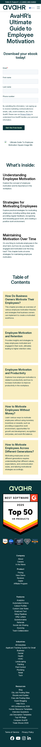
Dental (20, 653)
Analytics (20, 600)
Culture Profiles (20, 606)
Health (20, 656)
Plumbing (20, 670)
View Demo (20, 575)
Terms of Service (12, 732)
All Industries (20, 645)
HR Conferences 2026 (20, 706)
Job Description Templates (20, 714)
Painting (20, 664)
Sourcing (20, 628)
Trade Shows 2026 (20, 723)
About (20, 559)
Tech (20, 675)
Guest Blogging (20, 701)
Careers (20, 562)
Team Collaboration (21, 631)
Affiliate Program (20, 583)
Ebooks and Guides (20, 695)
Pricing (20, 572)
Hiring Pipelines (20, 614)
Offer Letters (20, 617)
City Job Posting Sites (20, 692)
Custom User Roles (20, 608)
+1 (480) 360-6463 (27, 2)
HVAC (20, 659)
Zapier (20, 581)
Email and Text (20, 611)
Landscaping (20, 661)
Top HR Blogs (20, 717)
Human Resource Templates (20, 709)
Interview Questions (20, 712)
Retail (20, 672)
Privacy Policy (28, 732)
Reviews (20, 578)
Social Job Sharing (20, 625)
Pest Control (20, 667)
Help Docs (20, 703)
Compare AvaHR (20, 720)
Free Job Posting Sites (20, 698)
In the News (21, 564)
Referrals (20, 622)
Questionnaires (20, 619)
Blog (20, 690)
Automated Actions (21, 603)
